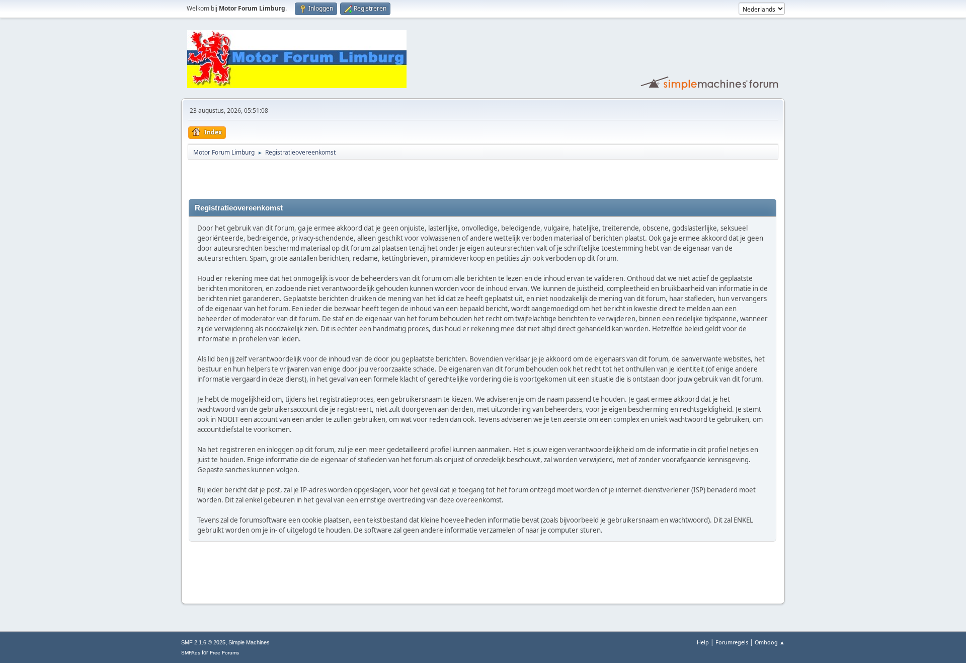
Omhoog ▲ (770, 642)
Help (703, 642)
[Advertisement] (306, 179)
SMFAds (190, 652)
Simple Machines (249, 642)
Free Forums (224, 652)
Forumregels (731, 642)
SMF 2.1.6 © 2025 (203, 642)
